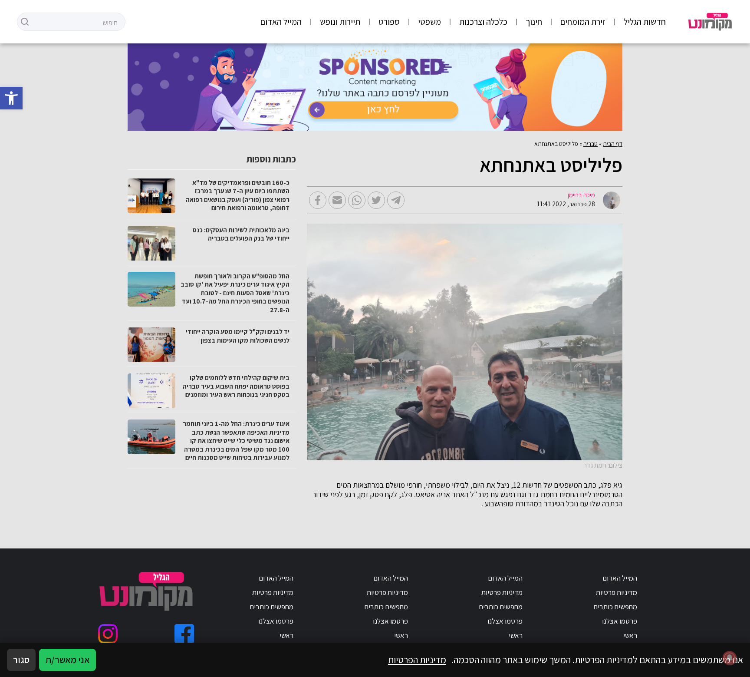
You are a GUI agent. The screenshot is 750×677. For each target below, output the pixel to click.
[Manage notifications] (730, 658)
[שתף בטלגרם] (396, 200)
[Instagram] (108, 634)
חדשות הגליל (645, 21)
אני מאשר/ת (67, 660)
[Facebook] (184, 634)
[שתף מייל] (337, 200)
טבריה (590, 144)
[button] (11, 98)
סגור (21, 660)
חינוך (534, 21)
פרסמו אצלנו (619, 621)
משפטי (429, 21)
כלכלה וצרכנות (483, 21)
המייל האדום (281, 21)
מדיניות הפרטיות (417, 660)
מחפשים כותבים (615, 606)
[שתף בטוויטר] (376, 200)
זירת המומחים (582, 21)
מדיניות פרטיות (616, 592)
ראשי (630, 635)
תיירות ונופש (340, 21)
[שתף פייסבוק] (317, 200)
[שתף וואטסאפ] (356, 200)
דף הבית (612, 144)
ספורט (389, 21)
